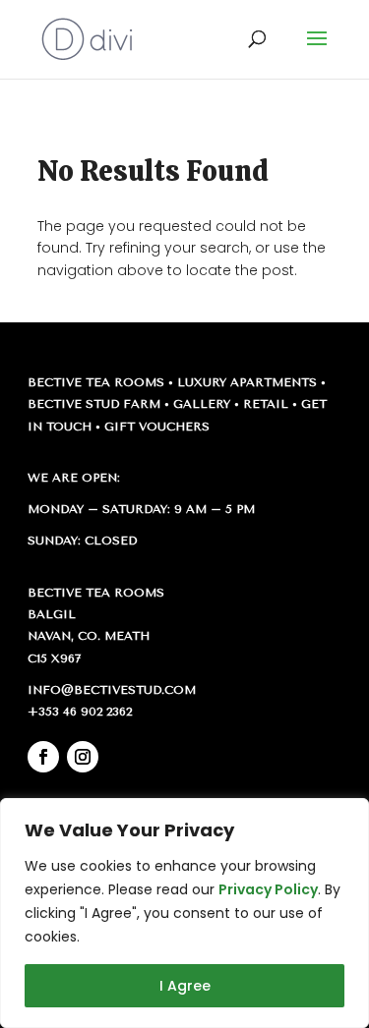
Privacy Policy (268, 889)
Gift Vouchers (157, 426)
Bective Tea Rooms (96, 382)
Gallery (201, 404)
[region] (184, 913)
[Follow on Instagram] (82, 756)
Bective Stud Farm (94, 404)
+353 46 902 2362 (80, 711)
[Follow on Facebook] (43, 756)
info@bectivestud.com (112, 690)
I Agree (185, 986)
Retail (265, 404)
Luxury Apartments (247, 382)
